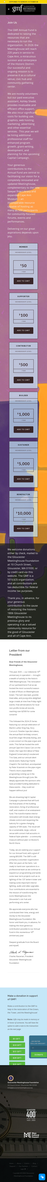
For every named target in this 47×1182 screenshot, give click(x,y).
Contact (34, 1166)
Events (27, 1163)
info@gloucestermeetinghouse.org (20, 1088)
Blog (34, 1163)
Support (13, 1166)
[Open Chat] (42, 1177)
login (22, 1169)
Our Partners (23, 1166)
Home (11, 1163)
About (19, 1163)
